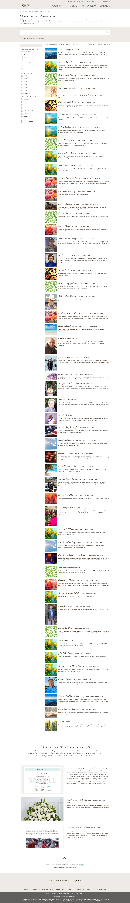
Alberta (26, 102)
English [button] (105, 1)
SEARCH (23, 29)
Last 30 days (28, 63)
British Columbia (28, 110)
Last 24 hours (28, 57)
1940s (25, 87)
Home (22, 11)
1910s (25, 78)
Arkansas (26, 107)
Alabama (26, 99)
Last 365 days (28, 65)
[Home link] (25, 5)
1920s (25, 81)
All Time (26, 68)
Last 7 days (27, 60)
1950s (25, 90)
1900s (25, 75)
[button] (58, 6)
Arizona (26, 105)
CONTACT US (90, 1)
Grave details (61, 91)
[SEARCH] (107, 32)
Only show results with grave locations (33, 38)
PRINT (98, 1)
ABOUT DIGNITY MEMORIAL (76, 1)
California (26, 113)
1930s (25, 84)
